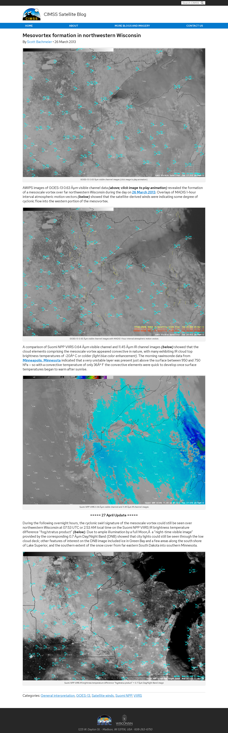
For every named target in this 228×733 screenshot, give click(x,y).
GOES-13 (83, 695)
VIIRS (138, 695)
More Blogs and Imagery (132, 25)
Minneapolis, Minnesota (42, 360)
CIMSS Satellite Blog (65, 14)
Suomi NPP (123, 695)
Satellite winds (103, 695)
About (73, 25)
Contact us (194, 25)
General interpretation (58, 695)
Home (29, 25)
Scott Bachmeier (40, 42)
